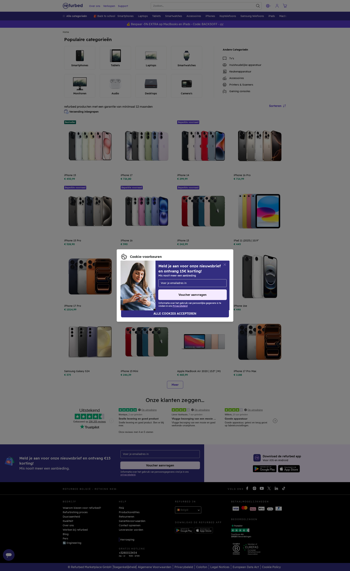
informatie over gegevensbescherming (145, 283)
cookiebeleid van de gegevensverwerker (146, 287)
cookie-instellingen (164, 279)
